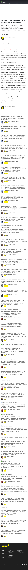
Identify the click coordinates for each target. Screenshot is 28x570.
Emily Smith (7, 327)
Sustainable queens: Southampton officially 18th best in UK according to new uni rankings (14, 208)
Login (9, 557)
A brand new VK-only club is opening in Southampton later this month (12, 118)
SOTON (6, 122)
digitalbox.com (6, 564)
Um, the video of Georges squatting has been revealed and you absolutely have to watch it (13, 418)
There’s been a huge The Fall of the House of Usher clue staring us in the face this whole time (13, 373)
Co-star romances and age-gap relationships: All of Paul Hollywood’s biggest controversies (12, 314)
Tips (21, 3)
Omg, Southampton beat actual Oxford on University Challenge (13, 178)
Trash (18, 366)
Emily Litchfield (8, 284)
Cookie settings (20, 552)
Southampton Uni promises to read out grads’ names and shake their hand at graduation (13, 169)
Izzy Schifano (7, 150)
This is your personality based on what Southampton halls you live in (14, 291)
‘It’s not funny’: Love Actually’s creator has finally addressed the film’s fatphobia (13, 406)
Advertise (10, 550)
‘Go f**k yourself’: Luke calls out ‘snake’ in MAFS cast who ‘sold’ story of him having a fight (13, 522)
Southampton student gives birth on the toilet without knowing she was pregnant (14, 271)
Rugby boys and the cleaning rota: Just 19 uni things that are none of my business (13, 453)
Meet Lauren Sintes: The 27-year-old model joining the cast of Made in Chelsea (13, 443)
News (13, 37)
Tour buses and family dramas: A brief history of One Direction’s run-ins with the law (13, 363)
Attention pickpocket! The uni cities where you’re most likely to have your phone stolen (14, 430)
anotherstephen (8, 304)
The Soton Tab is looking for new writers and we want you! (13, 127)
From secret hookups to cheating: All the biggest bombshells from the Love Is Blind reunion (12, 466)
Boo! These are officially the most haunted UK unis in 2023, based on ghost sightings (12, 325)
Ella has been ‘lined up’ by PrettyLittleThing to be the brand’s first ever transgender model (13, 350)
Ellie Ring (6, 421)
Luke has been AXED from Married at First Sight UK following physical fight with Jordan (13, 532)
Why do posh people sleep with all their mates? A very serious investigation (14, 478)
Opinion (14, 254)
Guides (15, 284)
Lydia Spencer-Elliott (9, 317)
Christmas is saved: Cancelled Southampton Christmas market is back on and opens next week (13, 187)
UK (5, 255)
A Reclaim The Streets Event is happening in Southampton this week (13, 281)
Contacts (19, 551)
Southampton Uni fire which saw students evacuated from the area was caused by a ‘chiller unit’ (13, 158)
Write (17, 3)
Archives (10, 552)
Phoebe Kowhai (8, 274)
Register (10, 556)
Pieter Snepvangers (9, 121)
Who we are (19, 550)
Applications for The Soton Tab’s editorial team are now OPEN (13, 218)
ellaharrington (8, 294)
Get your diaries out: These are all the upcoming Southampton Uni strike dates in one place (13, 137)
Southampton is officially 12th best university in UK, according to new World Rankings (13, 231)
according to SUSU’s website (8, 50)
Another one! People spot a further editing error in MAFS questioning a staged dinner (12, 395)
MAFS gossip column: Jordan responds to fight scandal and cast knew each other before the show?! (14, 335)
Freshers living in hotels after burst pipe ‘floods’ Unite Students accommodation (14, 241)
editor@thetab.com (18, 564)
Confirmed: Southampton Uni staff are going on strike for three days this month (12, 197)
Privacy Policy (11, 551)
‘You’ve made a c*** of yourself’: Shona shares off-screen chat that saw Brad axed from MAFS (13, 500)
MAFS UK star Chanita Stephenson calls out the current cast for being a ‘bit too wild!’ (13, 511)
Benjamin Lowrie (8, 37)
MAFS (12, 339)
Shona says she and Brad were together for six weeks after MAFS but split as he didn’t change (14, 490)
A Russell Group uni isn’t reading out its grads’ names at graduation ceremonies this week (13, 261)
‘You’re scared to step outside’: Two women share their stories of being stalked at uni (14, 384)
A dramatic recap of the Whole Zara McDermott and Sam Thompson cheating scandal (12, 301)
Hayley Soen (7, 339)
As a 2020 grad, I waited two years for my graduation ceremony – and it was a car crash (13, 251)
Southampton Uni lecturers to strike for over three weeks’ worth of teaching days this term (14, 147)
